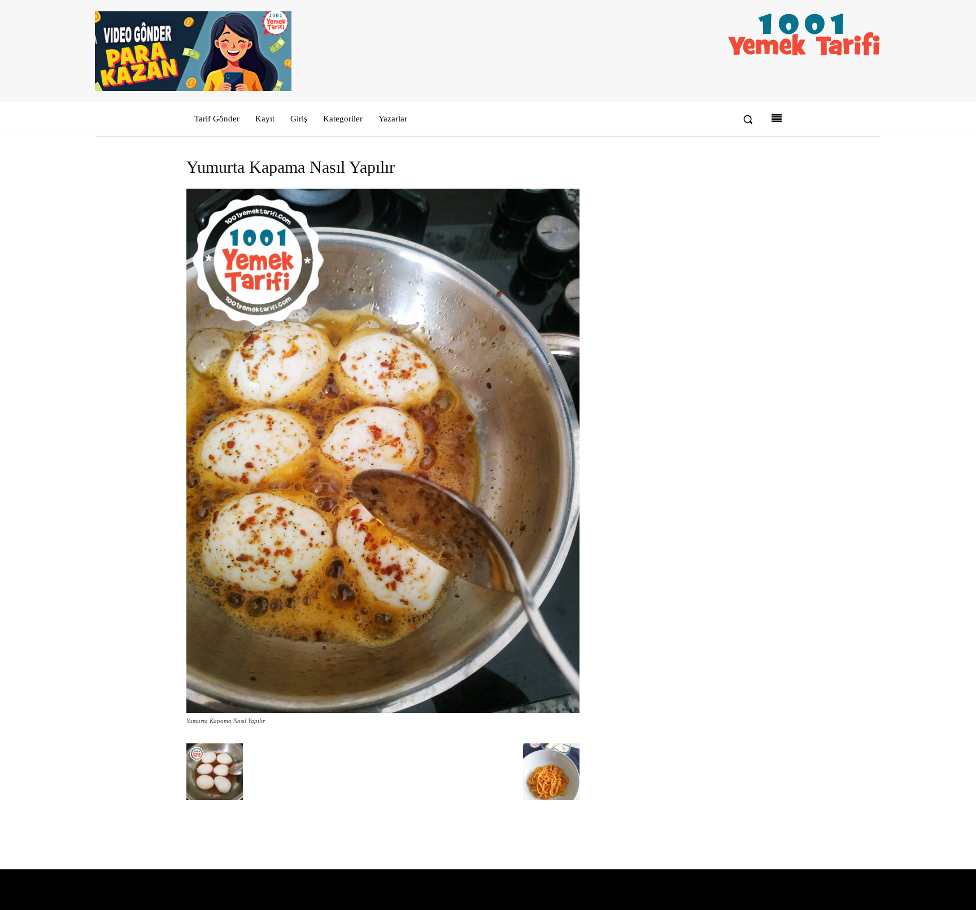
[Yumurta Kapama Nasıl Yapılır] (383, 710)
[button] (748, 119)
